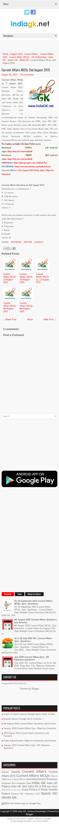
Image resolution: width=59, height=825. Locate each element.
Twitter (27, 242)
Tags (19, 594)
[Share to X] (11, 248)
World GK (24, 60)
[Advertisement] (30, 45)
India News (52, 786)
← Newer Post (9, 319)
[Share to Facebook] (14, 248)
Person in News (38, 789)
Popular (7, 594)
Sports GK (13, 60)
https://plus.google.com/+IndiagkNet (30, 162)
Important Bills (9, 783)
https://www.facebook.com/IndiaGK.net (33, 166)
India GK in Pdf (37, 786)
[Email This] (4, 248)
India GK (39, 783)
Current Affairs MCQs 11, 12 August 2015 (42, 278)
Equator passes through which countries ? (23, 719)
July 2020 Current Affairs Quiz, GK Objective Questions (31, 658)
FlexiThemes (21, 819)
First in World (13, 779)
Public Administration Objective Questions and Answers (30, 740)
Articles (5, 772)
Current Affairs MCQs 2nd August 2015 (26, 70)
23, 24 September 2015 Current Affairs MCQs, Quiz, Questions (33, 602)
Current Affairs (31, 54)
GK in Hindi (25, 779)
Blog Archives (34, 594)
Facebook (15, 242)
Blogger (35, 688)
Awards (15, 771)
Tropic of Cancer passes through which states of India (29, 714)
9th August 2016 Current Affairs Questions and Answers (30, 723)
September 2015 (32, 794)
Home (5, 54)
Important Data (24, 783)
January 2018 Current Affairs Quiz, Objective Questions (30, 728)
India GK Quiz (19, 786)
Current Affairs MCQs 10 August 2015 (9, 278)
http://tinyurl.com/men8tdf (20, 151)
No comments (27, 74)
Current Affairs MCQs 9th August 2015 (9, 307)
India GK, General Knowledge (32, 811)
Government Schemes (44, 779)
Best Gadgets (42, 821)
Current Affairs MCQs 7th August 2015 (26, 278)
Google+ (39, 242)
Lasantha (46, 819)
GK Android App (39, 57)
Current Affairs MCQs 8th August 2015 (26, 307)
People (25, 789)
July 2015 (6, 790)
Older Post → (49, 319)
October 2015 (16, 790)
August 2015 (16, 54)
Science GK (17, 794)
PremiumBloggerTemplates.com (23, 821)
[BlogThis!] (8, 248)
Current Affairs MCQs (19, 57)
